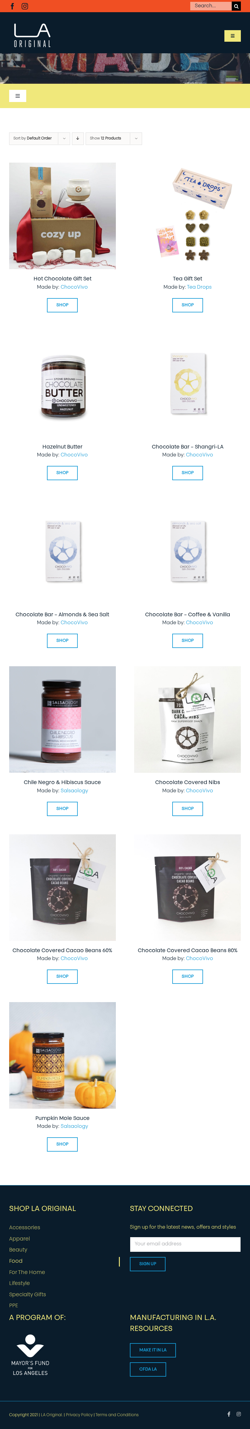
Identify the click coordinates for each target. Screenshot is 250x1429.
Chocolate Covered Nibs (187, 782)
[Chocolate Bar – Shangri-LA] (187, 335)
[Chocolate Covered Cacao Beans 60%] (62, 838)
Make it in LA (152, 1350)
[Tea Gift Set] (187, 166)
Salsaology (74, 791)
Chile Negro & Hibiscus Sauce (62, 782)
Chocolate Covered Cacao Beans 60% (62, 950)
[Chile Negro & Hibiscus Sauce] (62, 670)
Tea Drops (199, 287)
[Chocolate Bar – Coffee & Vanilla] (187, 502)
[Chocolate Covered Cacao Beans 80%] (187, 838)
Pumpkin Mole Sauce (62, 1118)
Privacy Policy (79, 1415)
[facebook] (12, 6)
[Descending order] (78, 138)
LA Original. (52, 1415)
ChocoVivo (74, 287)
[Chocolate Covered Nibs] (187, 670)
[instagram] (25, 6)
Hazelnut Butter (62, 447)
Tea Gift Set (187, 279)
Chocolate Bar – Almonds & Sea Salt (62, 615)
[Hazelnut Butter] (62, 335)
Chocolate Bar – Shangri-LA (187, 447)
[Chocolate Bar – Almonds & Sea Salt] (62, 502)
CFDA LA (148, 1369)
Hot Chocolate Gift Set (62, 279)
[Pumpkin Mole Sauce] (62, 1006)
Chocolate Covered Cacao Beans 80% (188, 950)
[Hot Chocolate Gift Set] (62, 166)
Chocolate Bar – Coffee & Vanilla (187, 615)
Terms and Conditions (117, 1415)
